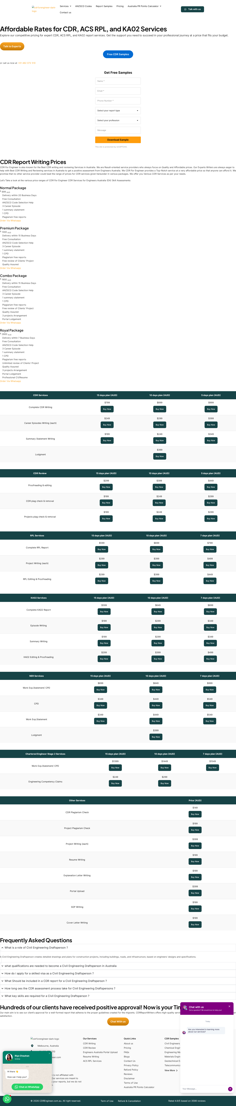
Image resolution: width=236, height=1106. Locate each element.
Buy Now (107, 409)
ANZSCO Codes (83, 6)
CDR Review (89, 1047)
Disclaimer (129, 1078)
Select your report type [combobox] (108, 110)
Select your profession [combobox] (108, 120)
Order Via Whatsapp (10, 220)
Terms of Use (131, 1082)
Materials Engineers (175, 1056)
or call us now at (18, 63)
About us (128, 1043)
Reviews (128, 1074)
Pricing (120, 6)
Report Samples (104, 6)
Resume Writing (91, 1056)
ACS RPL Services (92, 1061)
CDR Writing (89, 1043)
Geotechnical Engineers (177, 1061)
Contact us (65, 12)
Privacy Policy (131, 1065)
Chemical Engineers (175, 1047)
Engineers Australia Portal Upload (100, 1052)
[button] (65, 6)
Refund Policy (131, 1069)
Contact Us (129, 1061)
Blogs (127, 1056)
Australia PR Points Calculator (143, 6)
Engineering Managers (176, 1052)
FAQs (126, 1052)
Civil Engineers (172, 1043)
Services (64, 6)
